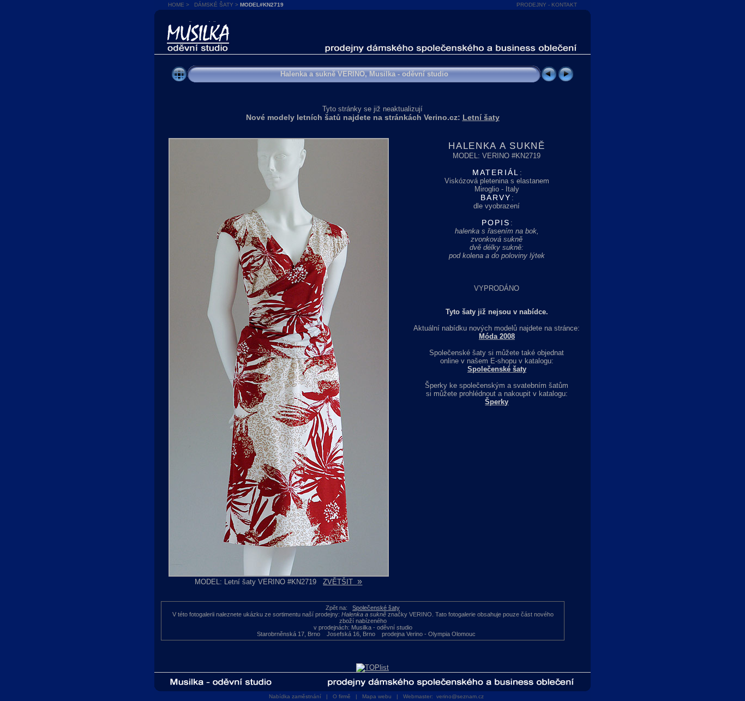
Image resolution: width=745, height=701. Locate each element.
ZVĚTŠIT (342, 582)
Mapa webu (377, 696)
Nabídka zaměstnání (295, 696)
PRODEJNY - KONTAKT (546, 5)
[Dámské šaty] (179, 80)
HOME (176, 5)
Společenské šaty (376, 607)
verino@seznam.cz (460, 696)
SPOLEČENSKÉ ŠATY (198, 25)
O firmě (342, 696)
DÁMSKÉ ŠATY (213, 5)
